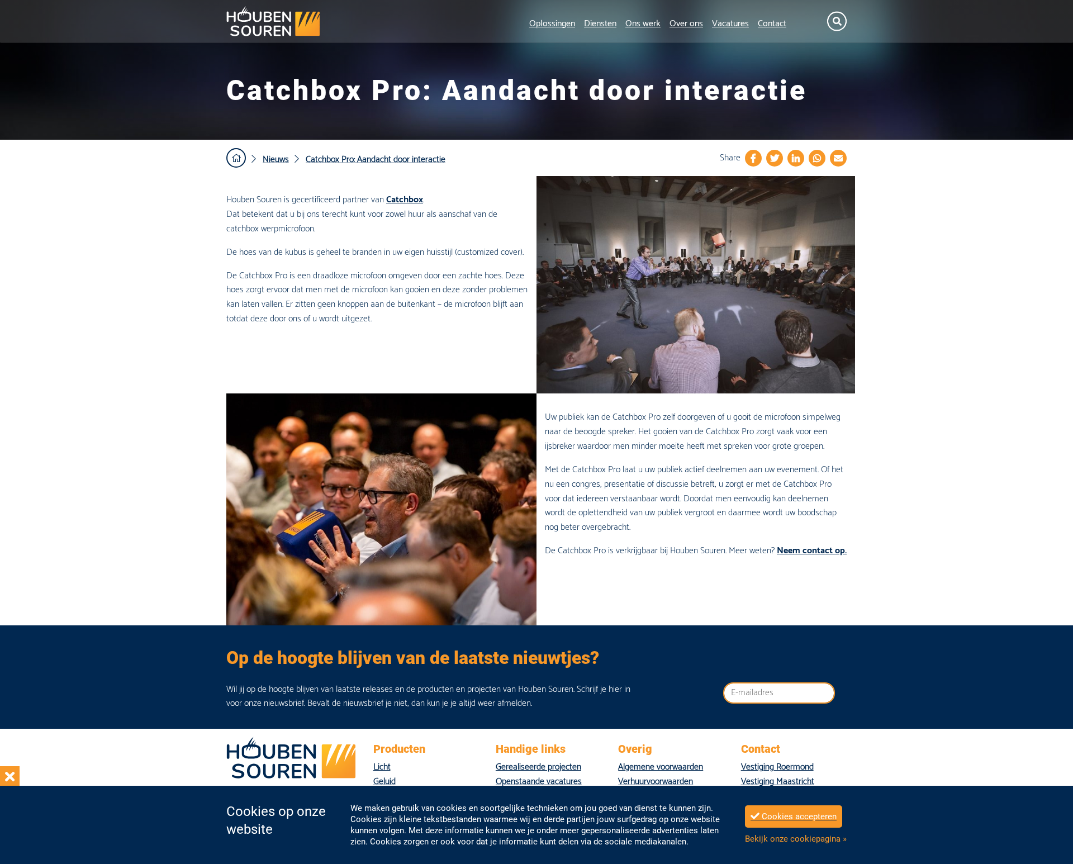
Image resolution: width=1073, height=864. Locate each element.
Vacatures (730, 23)
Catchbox (404, 199)
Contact (772, 23)
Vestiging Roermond (777, 767)
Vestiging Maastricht (777, 781)
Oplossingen (552, 23)
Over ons (686, 23)
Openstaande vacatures (539, 781)
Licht (382, 767)
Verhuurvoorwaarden (655, 781)
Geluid (384, 781)
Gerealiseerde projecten (538, 767)
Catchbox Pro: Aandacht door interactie (375, 159)
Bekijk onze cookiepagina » (796, 839)
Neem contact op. (812, 550)
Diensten (600, 23)
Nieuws (276, 159)
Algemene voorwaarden (660, 767)
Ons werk (643, 23)
